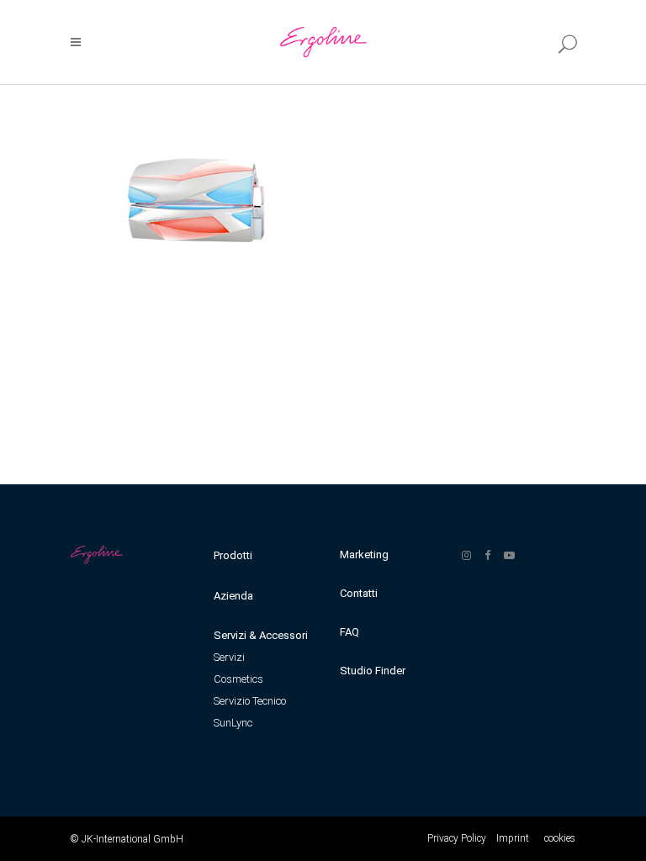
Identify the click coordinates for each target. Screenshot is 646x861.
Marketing (364, 554)
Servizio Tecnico (250, 701)
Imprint (512, 838)
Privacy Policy (456, 838)
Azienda (233, 595)
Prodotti (233, 555)
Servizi (229, 657)
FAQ (349, 632)
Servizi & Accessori (261, 635)
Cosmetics (238, 679)
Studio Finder (372, 670)
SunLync (233, 722)
